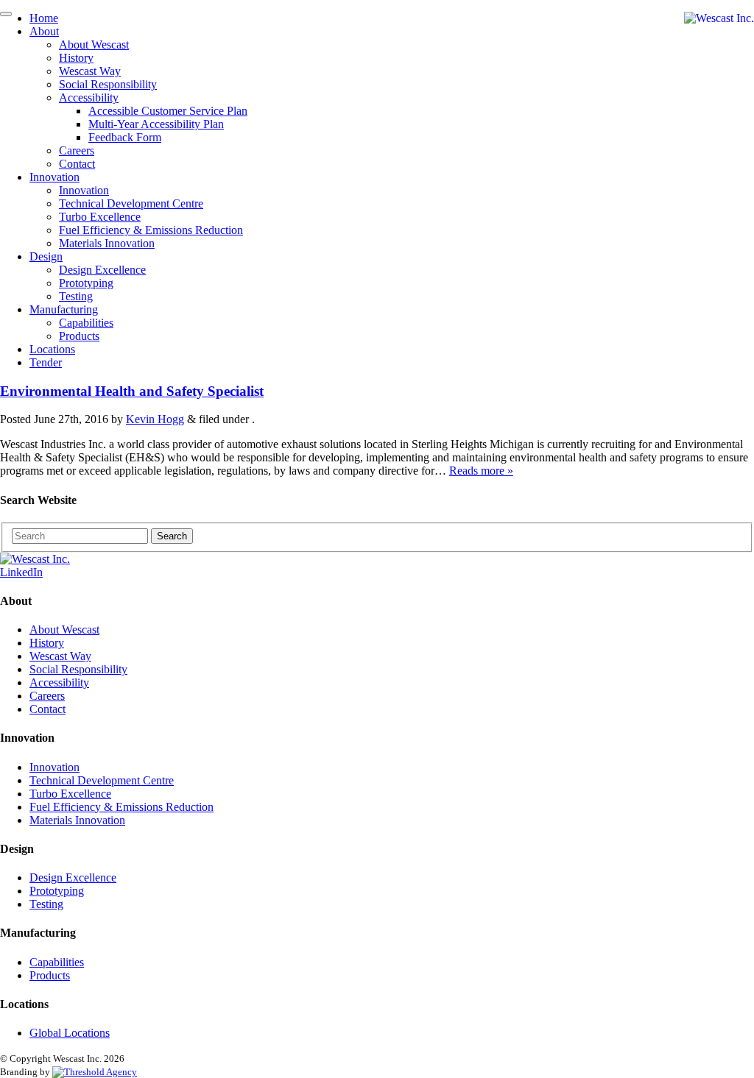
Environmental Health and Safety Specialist (132, 391)
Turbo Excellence (100, 216)
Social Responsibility (108, 84)
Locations (52, 349)
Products (79, 336)
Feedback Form (124, 137)
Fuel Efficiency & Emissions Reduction (151, 230)
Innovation (54, 177)
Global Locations (69, 1032)
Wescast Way (90, 71)
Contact (77, 163)
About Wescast (94, 44)
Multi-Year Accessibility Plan (156, 124)
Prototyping (86, 283)
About (44, 31)
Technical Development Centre (131, 203)
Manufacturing (63, 309)
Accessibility (89, 97)
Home (43, 18)
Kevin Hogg (155, 419)
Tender (45, 362)
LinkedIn (21, 572)
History (76, 58)
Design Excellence (102, 269)
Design (46, 256)
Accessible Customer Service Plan (167, 110)
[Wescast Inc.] (719, 18)
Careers (76, 150)
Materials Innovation (107, 243)
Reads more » (481, 470)
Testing (76, 296)
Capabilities (86, 322)
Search (172, 536)
